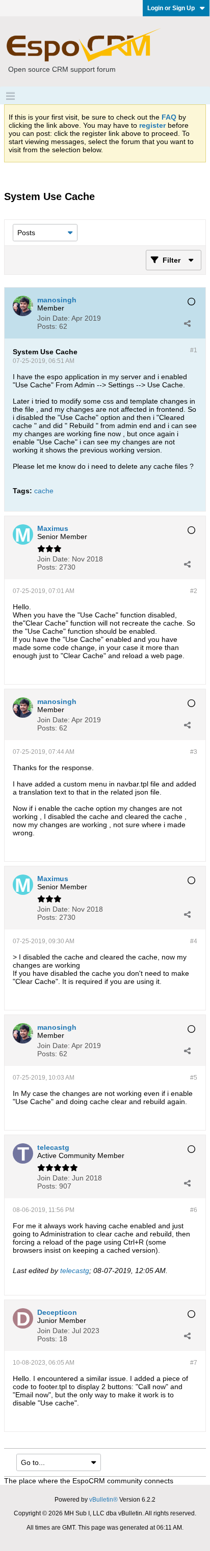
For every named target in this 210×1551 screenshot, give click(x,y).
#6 (193, 1210)
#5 (193, 1077)
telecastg (74, 1270)
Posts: (47, 326)
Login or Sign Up (171, 8)
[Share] (187, 323)
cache (44, 491)
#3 (193, 751)
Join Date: (53, 318)
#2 (193, 591)
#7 (193, 1362)
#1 (193, 350)
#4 (193, 941)
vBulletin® (103, 1499)
